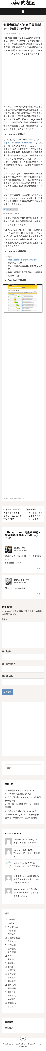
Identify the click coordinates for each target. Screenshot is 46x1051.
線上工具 (21, 33)
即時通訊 (12, 934)
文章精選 (12, 952)
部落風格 (12, 1006)
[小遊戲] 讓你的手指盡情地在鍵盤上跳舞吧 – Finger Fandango (26, 879)
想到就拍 (12, 945)
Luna (16, 850)
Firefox (11, 923)
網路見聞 (12, 984)
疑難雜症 (12, 974)
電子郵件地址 (8, 664)
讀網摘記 (12, 1003)
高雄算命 (9, 1028)
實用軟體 (12, 941)
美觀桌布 (12, 999)
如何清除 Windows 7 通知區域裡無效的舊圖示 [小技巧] (27, 892)
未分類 (11, 959)
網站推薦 (12, 981)
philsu (17, 547)
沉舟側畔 (18, 863)
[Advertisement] (23, 80)
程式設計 (12, 977)
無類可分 (12, 970)
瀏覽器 (11, 966)
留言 (4, 619)
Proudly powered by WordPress (14, 1044)
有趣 (10, 955)
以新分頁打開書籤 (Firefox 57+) (22, 811)
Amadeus (37, 1044)
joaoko (14, 33)
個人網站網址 (8, 676)
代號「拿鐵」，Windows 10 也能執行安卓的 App (27, 853)
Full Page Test (13, 498)
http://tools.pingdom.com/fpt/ (17, 142)
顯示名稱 (6, 651)
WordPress (13, 927)
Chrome (11, 919)
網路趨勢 (12, 988)
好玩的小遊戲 (14, 937)
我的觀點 (12, 948)
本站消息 (12, 963)
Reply (38, 568)
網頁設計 (12, 992)
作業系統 (12, 930)
